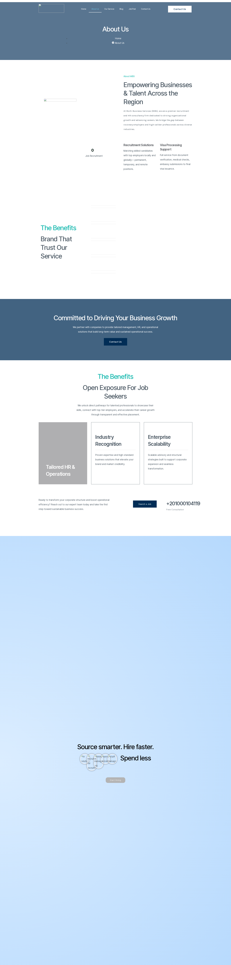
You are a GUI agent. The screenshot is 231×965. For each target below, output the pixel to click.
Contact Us (145, 9)
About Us (95, 9)
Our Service (109, 9)
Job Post (132, 9)
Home (83, 9)
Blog (121, 9)
